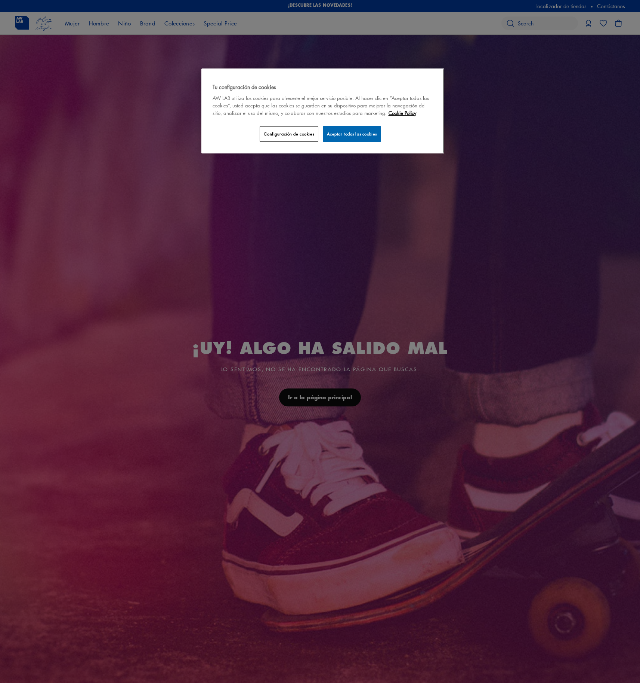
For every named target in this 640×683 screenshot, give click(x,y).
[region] (322, 110)
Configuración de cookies (289, 134)
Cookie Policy (402, 112)
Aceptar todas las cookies (352, 134)
